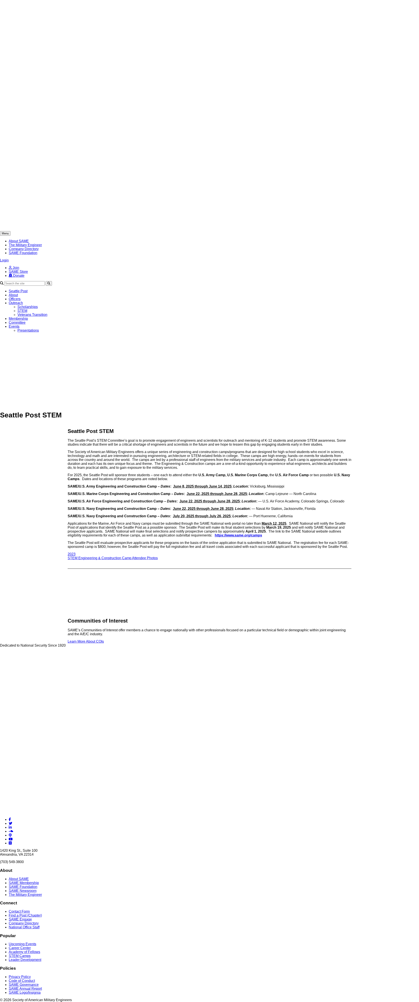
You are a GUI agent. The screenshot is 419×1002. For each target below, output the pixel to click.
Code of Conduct (22, 981)
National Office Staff (24, 927)
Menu (5, 233)
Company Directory (24, 249)
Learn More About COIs (86, 641)
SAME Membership (24, 883)
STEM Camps (20, 956)
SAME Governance (24, 984)
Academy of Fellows (24, 952)
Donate (18, 275)
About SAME (19, 241)
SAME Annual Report (25, 988)
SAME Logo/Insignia (25, 992)
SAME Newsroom (22, 891)
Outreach (16, 303)
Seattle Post (18, 291)
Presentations (28, 330)
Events (14, 326)
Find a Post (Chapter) (25, 915)
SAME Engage (20, 919)
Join (15, 268)
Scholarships (27, 307)
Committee (17, 322)
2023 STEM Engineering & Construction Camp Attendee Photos (113, 556)
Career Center (20, 948)
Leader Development (25, 960)
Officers (15, 299)
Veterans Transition (32, 315)
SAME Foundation (23, 253)
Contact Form (19, 911)
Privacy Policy (20, 977)
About (13, 295)
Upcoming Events (22, 944)
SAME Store (18, 271)
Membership (18, 318)
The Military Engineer (25, 245)
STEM (22, 311)
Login (4, 260)
